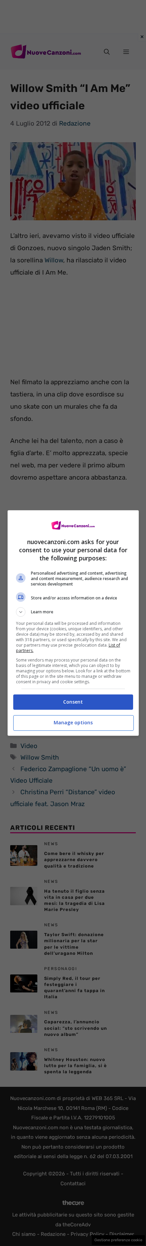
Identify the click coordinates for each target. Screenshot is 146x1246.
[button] (73, 612)
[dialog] (73, 623)
